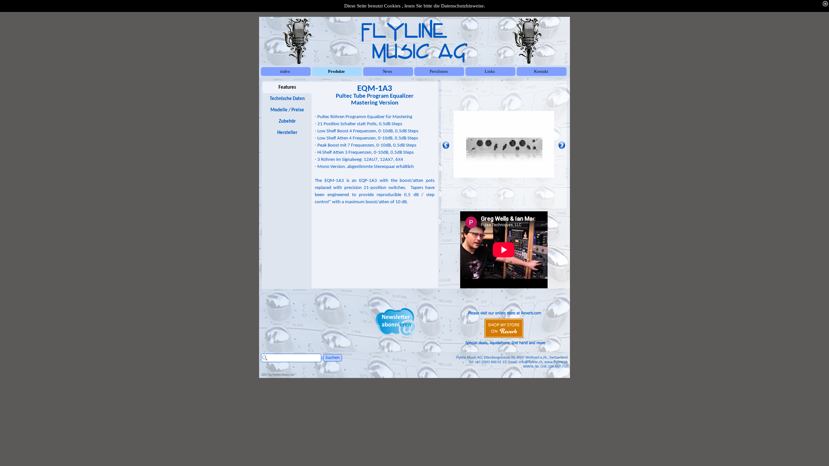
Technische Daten (287, 98)
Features (287, 87)
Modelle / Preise (287, 110)
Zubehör (287, 121)
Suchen (332, 357)
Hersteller (287, 132)
